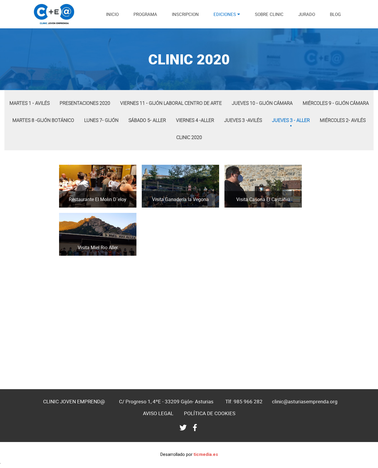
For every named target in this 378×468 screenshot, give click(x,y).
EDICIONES (225, 14)
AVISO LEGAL (158, 413)
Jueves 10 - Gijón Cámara (262, 103)
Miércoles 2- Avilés (343, 120)
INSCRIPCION (185, 14)
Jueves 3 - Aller (291, 120)
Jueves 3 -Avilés (243, 120)
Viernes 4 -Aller (195, 120)
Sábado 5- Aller (147, 120)
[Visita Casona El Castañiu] (232, 206)
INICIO (112, 14)
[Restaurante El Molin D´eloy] (66, 206)
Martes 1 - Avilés (29, 103)
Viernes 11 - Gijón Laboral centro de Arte (171, 103)
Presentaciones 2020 (85, 103)
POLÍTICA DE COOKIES (209, 413)
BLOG (335, 14)
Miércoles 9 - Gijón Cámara (336, 103)
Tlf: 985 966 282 (244, 401)
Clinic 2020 (189, 137)
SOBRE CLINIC (269, 14)
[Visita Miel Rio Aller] (66, 254)
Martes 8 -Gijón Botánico (43, 120)
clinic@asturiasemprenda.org (305, 401)
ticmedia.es (206, 454)
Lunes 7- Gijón (101, 120)
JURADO (306, 14)
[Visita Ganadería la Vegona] (149, 206)
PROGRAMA (145, 14)
